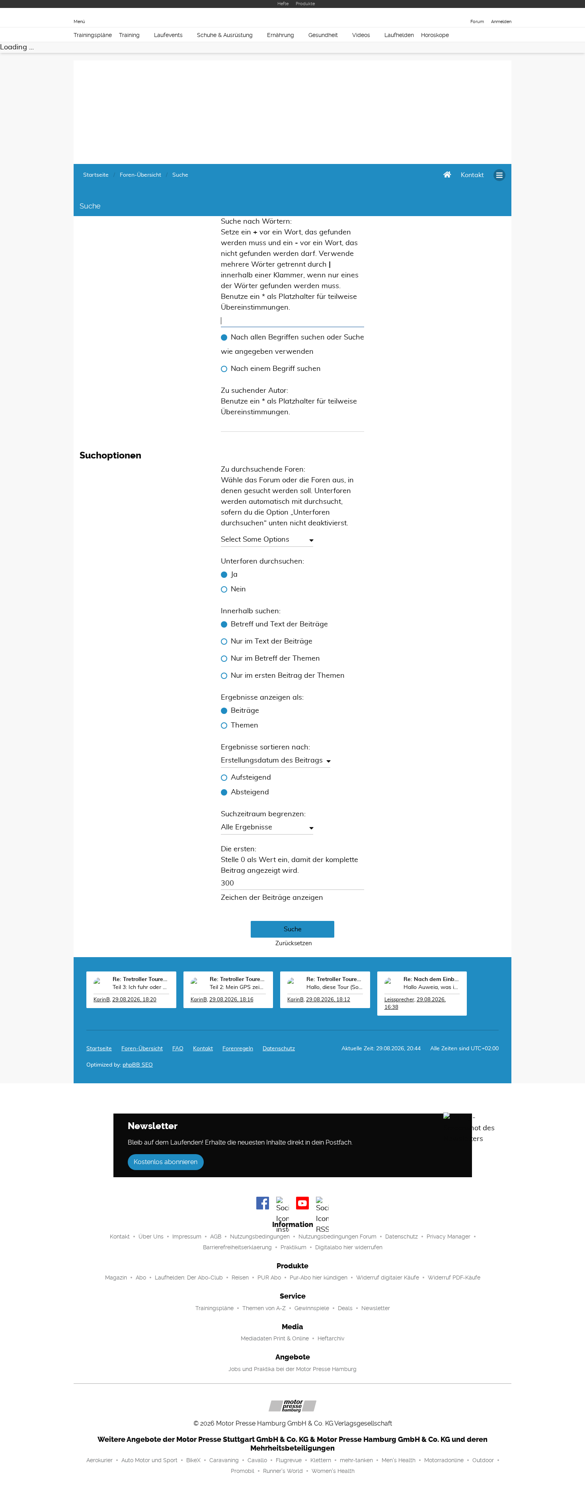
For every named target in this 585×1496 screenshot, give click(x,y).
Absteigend (250, 792)
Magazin (116, 1277)
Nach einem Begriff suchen (276, 369)
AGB (215, 1236)
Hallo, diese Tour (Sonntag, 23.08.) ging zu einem (334, 987)
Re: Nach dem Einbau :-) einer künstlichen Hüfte (432, 979)
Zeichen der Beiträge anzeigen (272, 897)
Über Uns (151, 1236)
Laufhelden (399, 35)
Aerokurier (99, 1460)
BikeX (193, 1460)
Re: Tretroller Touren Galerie (141, 979)
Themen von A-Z (264, 1308)
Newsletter (375, 1308)
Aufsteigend (251, 777)
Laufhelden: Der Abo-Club (189, 1277)
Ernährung (280, 35)
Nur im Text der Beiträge (271, 641)
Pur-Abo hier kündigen (318, 1277)
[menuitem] (472, 175)
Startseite (99, 1048)
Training (129, 35)
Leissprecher (399, 1000)
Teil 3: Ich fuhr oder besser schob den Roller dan (141, 987)
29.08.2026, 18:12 (328, 1000)
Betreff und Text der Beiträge (279, 624)
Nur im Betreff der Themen (275, 658)
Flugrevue (289, 1460)
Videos (361, 35)
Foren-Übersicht (142, 1048)
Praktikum (293, 1247)
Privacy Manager (448, 1236)
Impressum (186, 1236)
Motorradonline (444, 1460)
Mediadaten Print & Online (275, 1338)
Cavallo (257, 1460)
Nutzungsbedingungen (260, 1236)
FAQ (177, 1048)
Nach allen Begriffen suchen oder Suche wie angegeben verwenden (292, 344)
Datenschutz (279, 1048)
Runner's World (283, 1471)
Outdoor (483, 1460)
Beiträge (245, 710)
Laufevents (168, 35)
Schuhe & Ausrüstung (225, 35)
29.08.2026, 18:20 (134, 1000)
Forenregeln (237, 1048)
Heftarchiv (331, 1338)
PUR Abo (269, 1277)
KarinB (102, 1000)
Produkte (305, 3)
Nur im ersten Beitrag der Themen (288, 675)
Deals (345, 1308)
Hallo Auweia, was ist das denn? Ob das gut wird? (432, 987)
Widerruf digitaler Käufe (387, 1277)
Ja (234, 574)
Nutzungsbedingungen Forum (337, 1236)
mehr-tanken (356, 1460)
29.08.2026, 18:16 (231, 1000)
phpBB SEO (138, 1065)
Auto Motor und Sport (149, 1460)
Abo (141, 1277)
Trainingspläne (93, 35)
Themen (244, 725)
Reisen (240, 1277)
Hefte (283, 3)
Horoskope (435, 35)
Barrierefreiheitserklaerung (237, 1247)
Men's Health (398, 1460)
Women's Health (333, 1471)
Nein (238, 589)
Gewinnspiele (311, 1308)
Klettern (320, 1460)
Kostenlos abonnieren (165, 1162)
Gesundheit (323, 35)
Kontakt (120, 1236)
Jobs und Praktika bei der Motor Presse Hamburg (292, 1369)
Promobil (242, 1471)
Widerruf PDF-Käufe (454, 1277)
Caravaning (224, 1460)
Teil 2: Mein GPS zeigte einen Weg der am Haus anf (238, 987)
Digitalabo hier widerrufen (348, 1247)
